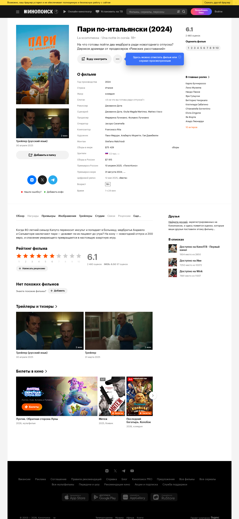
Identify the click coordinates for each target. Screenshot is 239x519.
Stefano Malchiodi (115, 141)
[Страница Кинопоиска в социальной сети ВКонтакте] (107, 471)
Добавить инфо (55, 191)
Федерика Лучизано (116, 117)
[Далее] (153, 395)
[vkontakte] (31, 179)
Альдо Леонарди (195, 121)
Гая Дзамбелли (150, 135)
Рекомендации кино (117, 484)
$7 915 (108, 159)
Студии (99, 216)
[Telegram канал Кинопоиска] (124, 471)
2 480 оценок (193, 35)
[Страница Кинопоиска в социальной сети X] (115, 471)
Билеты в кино (30, 371)
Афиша (130, 517)
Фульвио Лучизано (138, 117)
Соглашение (58, 479)
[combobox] (150, 11)
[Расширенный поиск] (178, 11)
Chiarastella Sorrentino (198, 108)
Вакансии (24, 479)
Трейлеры (85, 216)
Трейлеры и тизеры (35, 306)
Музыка (119, 517)
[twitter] (42, 179)
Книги (140, 517)
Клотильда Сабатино (197, 104)
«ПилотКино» (130, 165)
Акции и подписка (146, 484)
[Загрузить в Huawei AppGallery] (134, 497)
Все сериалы (207, 479)
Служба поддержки (175, 484)
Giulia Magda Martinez (135, 111)
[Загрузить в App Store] (75, 497)
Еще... (137, 216)
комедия (110, 93)
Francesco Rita (113, 129)
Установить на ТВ (112, 11)
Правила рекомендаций (86, 479)
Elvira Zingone (193, 112)
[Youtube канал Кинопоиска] (132, 471)
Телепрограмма (104, 517)
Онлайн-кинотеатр (80, 11)
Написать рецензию (33, 268)
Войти (218, 11)
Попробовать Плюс (201, 11)
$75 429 (109, 147)
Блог (124, 479)
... (118, 153)
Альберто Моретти (131, 135)
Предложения (166, 479)
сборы (175, 147)
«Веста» (123, 177)
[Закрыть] (180, 57)
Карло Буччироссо (196, 83)
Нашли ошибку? (33, 191)
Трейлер (90, 352)
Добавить (59, 290)
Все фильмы (187, 479)
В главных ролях (196, 77)
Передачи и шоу (89, 484)
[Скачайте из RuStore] (163, 497)
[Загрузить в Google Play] (104, 497)
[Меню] (18, 12)
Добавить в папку (45, 155)
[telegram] (52, 179)
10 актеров (191, 127)
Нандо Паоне (193, 91)
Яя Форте (191, 116)
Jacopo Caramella (114, 123)
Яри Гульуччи (193, 95)
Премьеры (48, 216)
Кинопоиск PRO (142, 479)
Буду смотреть (97, 59)
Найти (183, 11)
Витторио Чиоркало (197, 100)
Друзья (174, 216)
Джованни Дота (113, 105)
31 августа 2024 (113, 171)
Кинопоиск (44, 517)
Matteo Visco (155, 111)
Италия (109, 87)
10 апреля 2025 (113, 165)
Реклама (40, 479)
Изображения (67, 216)
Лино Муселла (193, 87)
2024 (108, 81)
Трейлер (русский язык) (31, 141)
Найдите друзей (177, 222)
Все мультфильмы (63, 484)
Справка (111, 479)
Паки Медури (112, 135)
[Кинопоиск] (38, 11)
